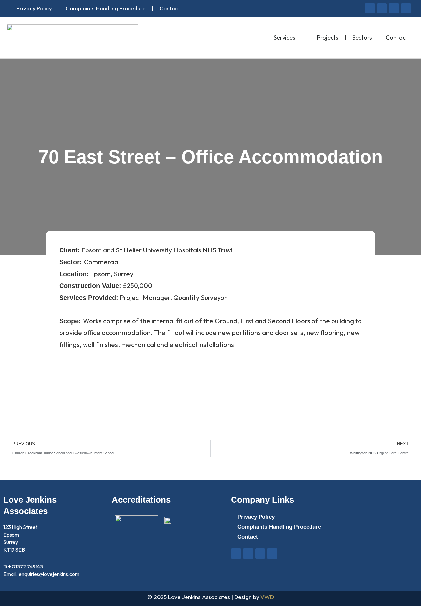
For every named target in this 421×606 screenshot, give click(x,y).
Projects (327, 37)
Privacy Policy (34, 8)
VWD (267, 596)
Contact (170, 8)
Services (284, 37)
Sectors (362, 37)
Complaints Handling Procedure (106, 8)
